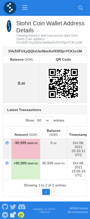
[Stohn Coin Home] (10, 8)
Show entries (44, 120)
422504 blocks (79, 208)
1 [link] (46, 191)
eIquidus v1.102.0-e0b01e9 (44, 210)
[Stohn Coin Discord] (21, 206)
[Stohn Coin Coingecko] (21, 214)
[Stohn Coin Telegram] (5, 214)
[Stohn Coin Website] (13, 214)
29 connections (78, 211)
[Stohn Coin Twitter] (13, 206)
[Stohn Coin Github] (5, 206)
